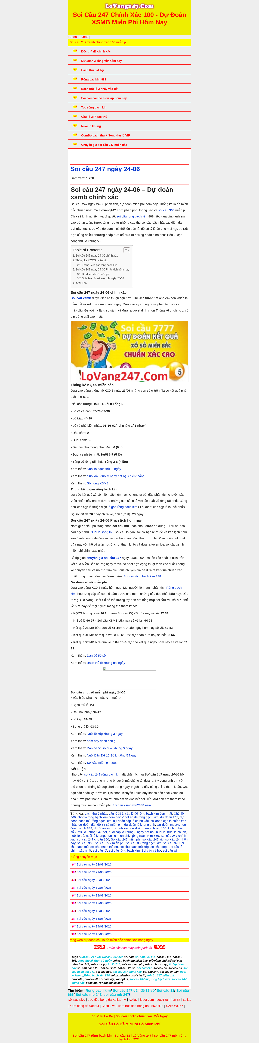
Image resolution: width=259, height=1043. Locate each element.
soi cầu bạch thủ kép (134, 847)
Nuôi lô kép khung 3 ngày (105, 734)
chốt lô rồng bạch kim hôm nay (99, 817)
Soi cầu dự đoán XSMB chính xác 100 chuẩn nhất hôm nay (135, 155)
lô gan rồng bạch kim (122, 507)
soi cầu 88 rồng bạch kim (143, 843)
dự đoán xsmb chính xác (111, 828)
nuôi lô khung (95, 835)
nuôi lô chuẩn (176, 832)
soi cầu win (170, 850)
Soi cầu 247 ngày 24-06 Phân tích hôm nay (102, 269)
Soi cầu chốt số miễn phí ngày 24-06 (103, 278)
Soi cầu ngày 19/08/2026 (94, 887)
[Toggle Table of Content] (125, 250)
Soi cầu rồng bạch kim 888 (142, 576)
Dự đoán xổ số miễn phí (96, 274)
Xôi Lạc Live (76, 999)
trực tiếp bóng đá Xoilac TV (107, 999)
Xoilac (133, 999)
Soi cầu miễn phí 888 (102, 762)
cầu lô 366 (116, 813)
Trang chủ (80, 155)
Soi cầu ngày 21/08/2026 (94, 872)
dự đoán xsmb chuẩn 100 (148, 828)
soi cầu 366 (166, 210)
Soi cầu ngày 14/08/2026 (94, 926)
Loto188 (162, 999)
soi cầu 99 (170, 843)
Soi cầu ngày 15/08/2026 (94, 918)
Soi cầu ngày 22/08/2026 (94, 864)
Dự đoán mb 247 (169, 824)
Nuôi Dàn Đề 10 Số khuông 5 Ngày (111, 755)
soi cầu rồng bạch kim (132, 216)
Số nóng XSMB (98, 483)
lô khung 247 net (95, 832)
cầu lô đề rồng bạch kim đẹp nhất (148, 813)
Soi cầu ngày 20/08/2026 (94, 880)
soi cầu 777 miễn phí (109, 843)
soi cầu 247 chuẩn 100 (93, 839)
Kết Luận (81, 283)
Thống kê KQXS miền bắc (91, 260)
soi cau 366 (85, 843)
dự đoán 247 (169, 817)
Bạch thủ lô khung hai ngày (106, 663)
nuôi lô (160, 832)
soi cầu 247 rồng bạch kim (102, 774)
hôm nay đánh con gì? (103, 741)
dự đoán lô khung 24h (139, 824)
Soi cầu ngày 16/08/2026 (94, 911)
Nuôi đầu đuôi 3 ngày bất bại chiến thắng (115, 476)
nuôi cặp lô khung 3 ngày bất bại (131, 832)
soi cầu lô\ (100, 850)
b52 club (157, 1006)
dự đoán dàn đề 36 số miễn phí (100, 824)
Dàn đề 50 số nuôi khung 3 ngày (109, 748)
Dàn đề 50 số (96, 655)
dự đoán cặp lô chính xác (131, 821)
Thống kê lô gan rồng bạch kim (99, 265)
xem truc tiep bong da (133, 1006)
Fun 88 (175, 999)
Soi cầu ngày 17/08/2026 (94, 903)
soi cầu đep (158, 847)
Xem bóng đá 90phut (84, 1006)
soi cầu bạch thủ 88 (104, 847)
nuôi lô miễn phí (118, 835)
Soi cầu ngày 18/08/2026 (94, 895)
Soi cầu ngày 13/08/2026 (94, 934)
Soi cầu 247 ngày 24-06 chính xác (96, 255)
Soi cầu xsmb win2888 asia (131, 805)
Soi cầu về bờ (151, 850)
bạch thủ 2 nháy (96, 813)
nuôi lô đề (77, 835)
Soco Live (109, 1006)
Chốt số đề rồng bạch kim (140, 817)
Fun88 (72, 37)
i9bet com (147, 999)
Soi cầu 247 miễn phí (126, 839)
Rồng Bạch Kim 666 (145, 835)
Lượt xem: (77, 178)
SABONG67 (174, 1006)
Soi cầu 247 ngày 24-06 (105, 169)
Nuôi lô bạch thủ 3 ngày (104, 469)
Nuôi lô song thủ (102, 532)
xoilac (187, 999)
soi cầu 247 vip (153, 839)
